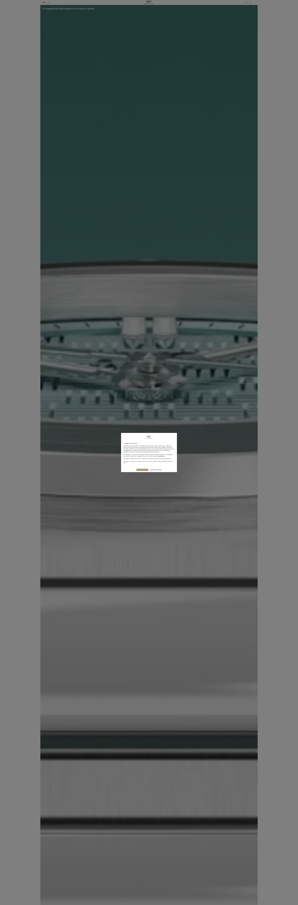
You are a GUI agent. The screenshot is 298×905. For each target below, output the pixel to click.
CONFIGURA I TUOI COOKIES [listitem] (155, 469)
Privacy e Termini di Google (139, 449)
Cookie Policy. (161, 456)
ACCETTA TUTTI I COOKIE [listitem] (142, 469)
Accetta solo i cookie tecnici (130, 443)
